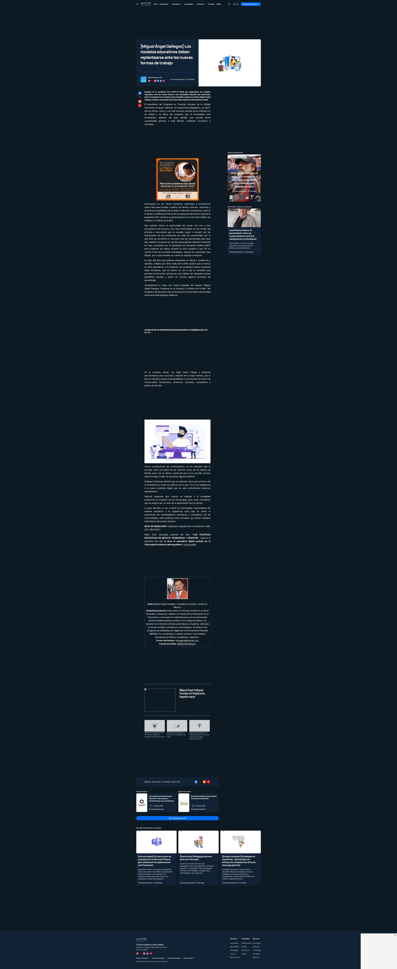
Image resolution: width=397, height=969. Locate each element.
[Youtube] (137, 953)
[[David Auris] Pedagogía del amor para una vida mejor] (198, 842)
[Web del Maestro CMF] (143, 79)
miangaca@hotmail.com (187, 640)
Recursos (233, 160)
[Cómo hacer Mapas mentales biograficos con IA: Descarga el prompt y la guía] (244, 178)
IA (240, 157)
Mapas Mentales (249, 157)
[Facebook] (147, 953)
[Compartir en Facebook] (140, 93)
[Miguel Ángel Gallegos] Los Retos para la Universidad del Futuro (176, 735)
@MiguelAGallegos (186, 644)
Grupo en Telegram (142, 958)
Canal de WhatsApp (174, 958)
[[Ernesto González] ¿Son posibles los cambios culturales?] (183, 802)
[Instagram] (144, 953)
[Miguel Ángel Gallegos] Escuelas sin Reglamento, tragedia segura (192, 693)
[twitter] (152, 81)
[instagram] (155, 81)
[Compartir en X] (140, 97)
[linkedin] (157, 81)
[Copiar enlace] (140, 105)
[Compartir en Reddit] (140, 101)
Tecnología (243, 160)
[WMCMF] (150, 953)
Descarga (233, 157)
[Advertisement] (198, 22)
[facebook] (160, 81)
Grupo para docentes (250, 4)
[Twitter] (141, 953)
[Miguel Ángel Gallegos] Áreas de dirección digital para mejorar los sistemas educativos (154, 735)
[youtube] (149, 81)
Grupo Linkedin (188, 958)
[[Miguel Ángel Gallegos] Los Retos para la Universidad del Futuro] (177, 726)
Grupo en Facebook (158, 958)
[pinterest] (163, 81)
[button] (137, 4)
